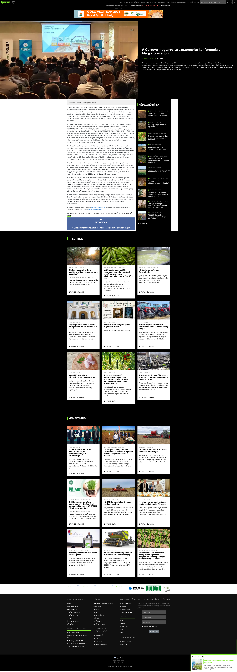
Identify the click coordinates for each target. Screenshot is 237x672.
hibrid (121, 213)
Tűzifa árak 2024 (73, 633)
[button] (13, 2)
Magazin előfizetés (100, 644)
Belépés (96, 638)
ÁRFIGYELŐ (97, 609)
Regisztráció (98, 635)
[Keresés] (227, 2)
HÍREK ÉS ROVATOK (126, 2)
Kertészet (70, 618)
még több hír (142, 224)
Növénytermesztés (150, 58)
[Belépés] (231, 2)
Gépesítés (70, 624)
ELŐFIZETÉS (194, 2)
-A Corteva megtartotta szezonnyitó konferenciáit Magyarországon (101, 225)
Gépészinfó (98, 621)
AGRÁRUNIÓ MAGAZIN (148, 2)
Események (123, 627)
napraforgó (113, 213)
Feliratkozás (154, 632)
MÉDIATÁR (161, 2)
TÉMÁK (136, 2)
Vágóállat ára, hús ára (75, 647)
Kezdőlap (72, 103)
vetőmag (95, 213)
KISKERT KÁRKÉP (99, 615)
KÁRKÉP (96, 612)
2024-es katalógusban (98, 207)
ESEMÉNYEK (171, 2)
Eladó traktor (125, 603)
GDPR (121, 633)
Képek (122, 621)
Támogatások (72, 609)
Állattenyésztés (73, 621)
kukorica (103, 213)
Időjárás (97, 618)
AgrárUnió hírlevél (151, 626)
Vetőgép (123, 606)
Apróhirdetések (99, 624)
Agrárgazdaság (72, 606)
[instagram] (118, 662)
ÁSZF (121, 630)
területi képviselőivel (94, 209)
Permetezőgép (125, 609)
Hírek (79, 103)
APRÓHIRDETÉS (182, 2)
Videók (122, 624)
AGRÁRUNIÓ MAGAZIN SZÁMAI (103, 603)
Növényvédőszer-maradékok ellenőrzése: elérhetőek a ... (219, 661)
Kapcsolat (124, 644)
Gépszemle (97, 606)
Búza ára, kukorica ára (75, 641)
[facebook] (114, 662)
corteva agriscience (82, 213)
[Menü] (234, 2)
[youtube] (122, 662)
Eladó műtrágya (126, 612)
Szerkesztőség (125, 641)
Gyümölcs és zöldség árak (76, 644)
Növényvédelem (72, 615)
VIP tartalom (98, 641)
